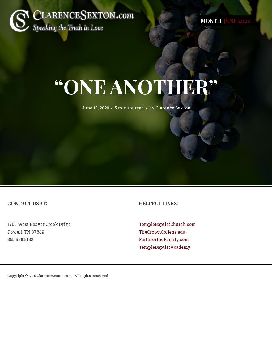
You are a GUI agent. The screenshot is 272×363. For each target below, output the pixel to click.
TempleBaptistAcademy (164, 247)
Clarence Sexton (173, 108)
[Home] (71, 20)
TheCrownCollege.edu (162, 232)
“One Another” (136, 86)
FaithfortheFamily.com (164, 239)
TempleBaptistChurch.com (167, 224)
